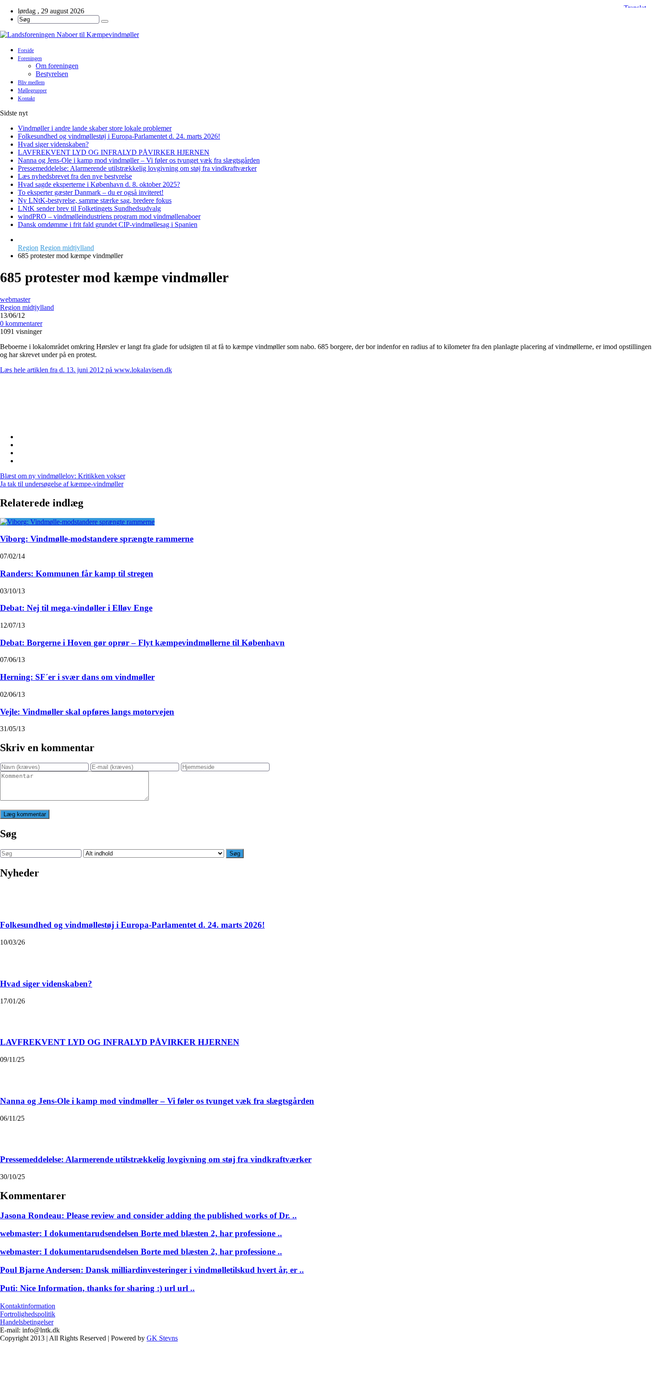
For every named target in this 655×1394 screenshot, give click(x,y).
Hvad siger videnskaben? (53, 144)
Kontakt (26, 98)
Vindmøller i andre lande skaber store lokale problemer (95, 128)
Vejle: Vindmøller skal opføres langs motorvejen (87, 711)
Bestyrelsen (52, 74)
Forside (26, 50)
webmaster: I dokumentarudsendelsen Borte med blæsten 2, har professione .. (141, 1233)
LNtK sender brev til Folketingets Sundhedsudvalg (89, 208)
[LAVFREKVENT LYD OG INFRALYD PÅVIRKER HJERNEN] (11, 1016)
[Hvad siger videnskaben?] (11, 957)
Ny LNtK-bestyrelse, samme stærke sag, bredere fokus (95, 200)
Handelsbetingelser (26, 1322)
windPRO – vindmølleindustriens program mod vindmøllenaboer (109, 216)
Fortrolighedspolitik (27, 1314)
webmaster (15, 299)
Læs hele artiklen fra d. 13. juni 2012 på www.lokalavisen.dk (86, 370)
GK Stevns (162, 1338)
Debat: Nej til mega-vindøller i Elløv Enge (76, 608)
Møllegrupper (32, 90)
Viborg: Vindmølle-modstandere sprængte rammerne (96, 538)
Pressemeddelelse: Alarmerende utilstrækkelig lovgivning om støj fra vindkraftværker (137, 168)
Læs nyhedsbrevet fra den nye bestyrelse (75, 176)
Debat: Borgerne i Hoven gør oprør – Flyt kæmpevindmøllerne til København (142, 642)
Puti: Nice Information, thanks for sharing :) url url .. (97, 1288)
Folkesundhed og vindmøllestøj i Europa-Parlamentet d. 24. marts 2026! (119, 136)
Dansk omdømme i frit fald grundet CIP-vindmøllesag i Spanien (107, 224)
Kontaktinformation (27, 1306)
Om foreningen (57, 66)
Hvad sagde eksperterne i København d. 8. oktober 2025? (99, 184)
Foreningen (30, 58)
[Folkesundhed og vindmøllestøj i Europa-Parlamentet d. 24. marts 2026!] (11, 899)
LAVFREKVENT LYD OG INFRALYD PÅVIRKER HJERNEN (113, 152)
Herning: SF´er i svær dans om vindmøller (77, 677)
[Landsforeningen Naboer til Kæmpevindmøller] (327, 35)
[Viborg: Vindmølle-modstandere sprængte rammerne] (77, 522)
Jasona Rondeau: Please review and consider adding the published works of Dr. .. (148, 1215)
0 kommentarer (21, 323)
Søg (234, 853)
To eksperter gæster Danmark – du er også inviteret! (91, 192)
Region (28, 247)
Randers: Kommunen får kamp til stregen (76, 573)
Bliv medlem (31, 82)
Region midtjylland (67, 247)
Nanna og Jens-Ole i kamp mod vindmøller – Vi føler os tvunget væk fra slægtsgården (139, 160)
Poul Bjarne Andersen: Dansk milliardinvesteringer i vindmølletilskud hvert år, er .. (152, 1270)
